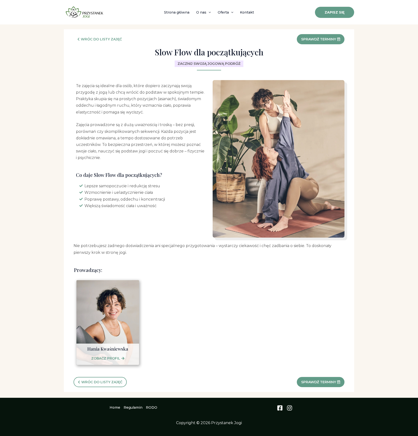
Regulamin (133, 407)
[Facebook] (280, 408)
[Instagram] (289, 408)
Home (115, 407)
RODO (151, 407)
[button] (208, 12)
